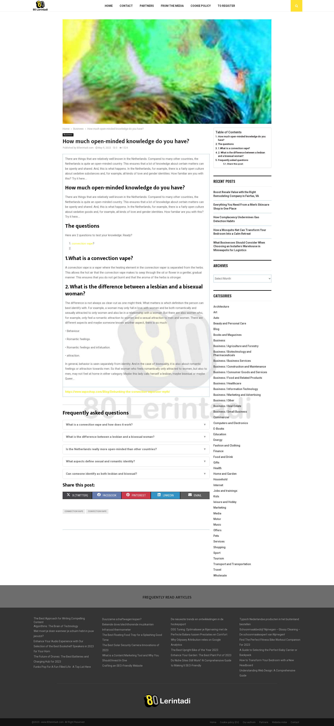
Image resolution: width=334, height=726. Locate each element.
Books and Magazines (227, 334)
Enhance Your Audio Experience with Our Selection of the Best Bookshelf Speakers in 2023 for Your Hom (64, 646)
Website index (279, 722)
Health (217, 468)
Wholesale (220, 575)
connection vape (74, 511)
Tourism (218, 558)
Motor (217, 519)
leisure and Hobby (224, 502)
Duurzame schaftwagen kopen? (121, 619)
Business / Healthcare (227, 383)
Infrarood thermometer (116, 629)
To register (226, 5)
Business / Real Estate (227, 406)
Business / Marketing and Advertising (237, 394)
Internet (218, 485)
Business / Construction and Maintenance (239, 366)
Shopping (219, 547)
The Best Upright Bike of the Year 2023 (194, 650)
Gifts (216, 462)
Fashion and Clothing (226, 445)
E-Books (218, 428)
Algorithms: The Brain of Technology (56, 626)
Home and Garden (225, 473)
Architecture (221, 306)
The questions (226, 144)
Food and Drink (223, 456)
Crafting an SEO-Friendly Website (122, 665)
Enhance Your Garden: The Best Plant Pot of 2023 (201, 655)
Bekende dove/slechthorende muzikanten (128, 624)
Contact (126, 5)
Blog (216, 329)
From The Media (172, 5)
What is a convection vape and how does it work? (136, 424)
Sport (216, 552)
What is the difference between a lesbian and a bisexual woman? (136, 437)
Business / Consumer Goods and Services (240, 372)
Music (217, 524)
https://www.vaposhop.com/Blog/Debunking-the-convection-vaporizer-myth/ (117, 391)
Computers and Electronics (230, 423)
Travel (217, 569)
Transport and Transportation (232, 564)
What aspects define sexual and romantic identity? (136, 461)
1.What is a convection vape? (234, 148)
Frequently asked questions (233, 160)
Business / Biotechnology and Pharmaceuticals (232, 353)
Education (219, 434)
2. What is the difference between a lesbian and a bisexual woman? (241, 154)
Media (217, 513)
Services (219, 541)
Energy (217, 439)
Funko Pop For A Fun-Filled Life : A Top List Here (62, 666)
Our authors (249, 722)
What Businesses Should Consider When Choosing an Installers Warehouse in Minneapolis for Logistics (239, 246)
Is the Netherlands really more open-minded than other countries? (136, 449)
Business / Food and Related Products (237, 377)
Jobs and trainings (225, 490)
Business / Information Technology (235, 389)
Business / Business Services (232, 360)
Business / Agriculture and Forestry (235, 346)
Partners (147, 5)
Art (215, 312)
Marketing (219, 507)
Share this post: (235, 163)
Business (68, 135)
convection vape (82, 243)
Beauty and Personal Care (229, 323)
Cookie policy (201, 5)
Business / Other (223, 400)
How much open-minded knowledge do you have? (242, 138)
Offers (217, 530)
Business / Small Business (230, 411)
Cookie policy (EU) (229, 722)
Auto (216, 317)
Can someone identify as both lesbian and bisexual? (136, 473)
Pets (216, 535)
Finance (218, 451)
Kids (216, 496)
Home (109, 5)
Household (220, 479)
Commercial (221, 417)
